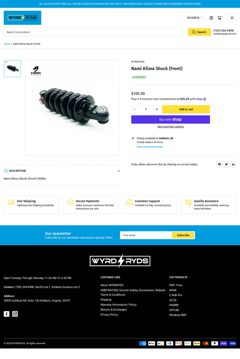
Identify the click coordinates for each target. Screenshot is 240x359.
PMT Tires (175, 285)
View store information (150, 146)
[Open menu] (232, 18)
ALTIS (172, 300)
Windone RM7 (178, 315)
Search (201, 32)
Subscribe (183, 235)
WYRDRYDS (137, 61)
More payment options (171, 126)
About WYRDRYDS (111, 285)
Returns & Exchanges (113, 309)
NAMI (172, 290)
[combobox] (108, 32)
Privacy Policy (109, 314)
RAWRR (173, 305)
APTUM (174, 310)
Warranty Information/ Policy (118, 304)
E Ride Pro (175, 295)
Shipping (105, 299)
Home (7, 43)
